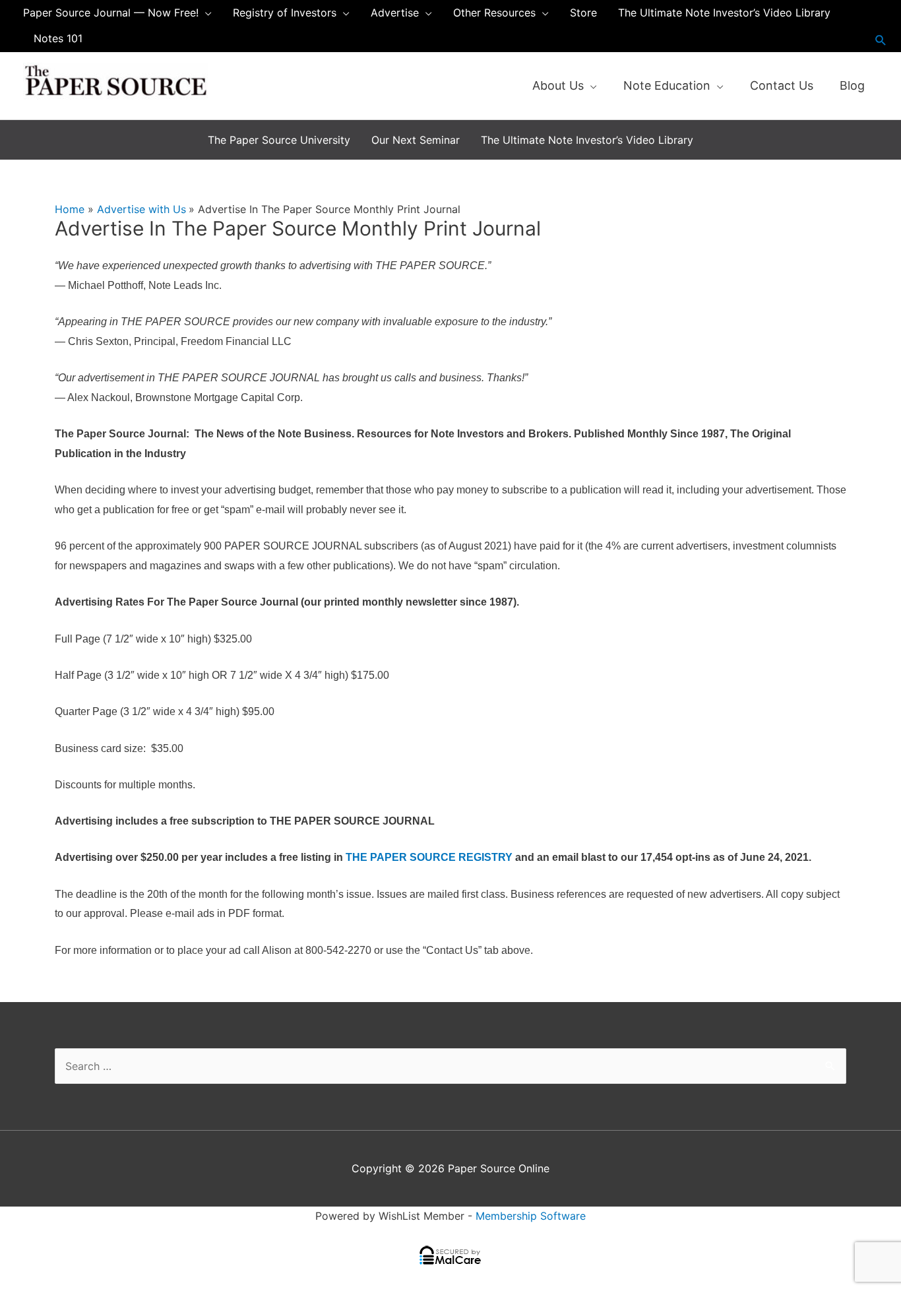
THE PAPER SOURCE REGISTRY (429, 857)
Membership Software (531, 1215)
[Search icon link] (881, 40)
